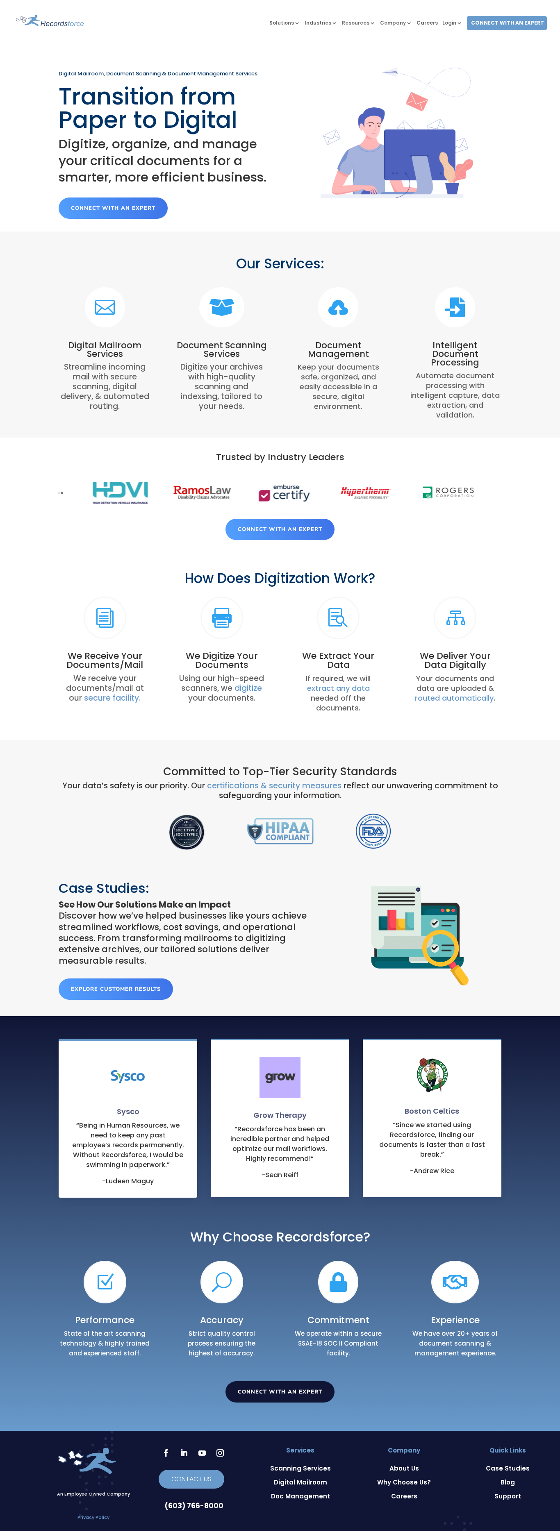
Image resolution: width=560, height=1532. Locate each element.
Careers (427, 23)
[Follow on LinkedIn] (184, 1453)
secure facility (111, 698)
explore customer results (116, 989)
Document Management (338, 349)
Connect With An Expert (507, 23)
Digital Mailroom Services (104, 349)
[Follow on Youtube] (202, 1453)
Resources (355, 23)
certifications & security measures (274, 785)
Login (449, 23)
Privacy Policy (93, 1517)
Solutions (281, 23)
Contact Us (191, 1479)
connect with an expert (113, 208)
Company (393, 23)
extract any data (338, 688)
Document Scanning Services (222, 349)
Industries (318, 23)
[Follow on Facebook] (166, 1453)
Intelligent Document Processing (455, 353)
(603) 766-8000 (194, 1506)
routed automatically (454, 698)
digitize (248, 688)
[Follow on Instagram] (220, 1453)
